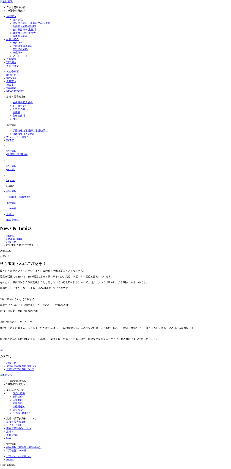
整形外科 (18, 42)
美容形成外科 (20, 49)
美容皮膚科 (19, 115)
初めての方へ (20, 109)
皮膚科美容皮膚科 (23, 46)
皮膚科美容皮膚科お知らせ (21, 366)
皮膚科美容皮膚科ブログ (20, 369)
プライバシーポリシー (18, 137)
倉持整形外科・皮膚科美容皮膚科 (31, 23)
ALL (2, 350)
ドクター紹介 (20, 105)
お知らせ (11, 362)
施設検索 (11, 88)
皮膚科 (16, 112)
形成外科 (18, 52)
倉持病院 (18, 19)
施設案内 (11, 16)
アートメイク (20, 56)
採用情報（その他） (24, 133)
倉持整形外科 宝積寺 (24, 33)
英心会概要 (12, 65)
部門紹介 (11, 62)
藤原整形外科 (20, 36)
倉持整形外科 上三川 (24, 29)
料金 (15, 119)
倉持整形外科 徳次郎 (24, 26)
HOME (10, 140)
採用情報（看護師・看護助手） (30, 130)
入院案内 (11, 59)
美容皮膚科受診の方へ (18, 428)
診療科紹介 (12, 39)
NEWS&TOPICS (15, 91)
